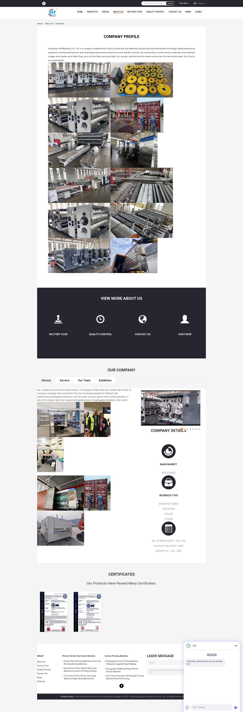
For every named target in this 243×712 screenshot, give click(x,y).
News (188, 12)
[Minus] (236, 645)
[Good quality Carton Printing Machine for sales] (54, 611)
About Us (118, 12)
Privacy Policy (67, 696)
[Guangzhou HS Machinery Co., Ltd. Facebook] (43, 3)
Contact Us (175, 12)
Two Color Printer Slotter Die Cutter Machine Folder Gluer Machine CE (80, 677)
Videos (105, 12)
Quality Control (155, 12)
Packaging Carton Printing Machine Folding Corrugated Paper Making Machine (122, 663)
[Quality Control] (100, 320)
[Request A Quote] (185, 319)
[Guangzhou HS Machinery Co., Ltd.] (52, 12)
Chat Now (183, 3)
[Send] (236, 707)
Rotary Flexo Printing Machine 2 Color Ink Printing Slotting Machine (82, 662)
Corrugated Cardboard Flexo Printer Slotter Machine (122, 670)
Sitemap (41, 681)
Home (80, 12)
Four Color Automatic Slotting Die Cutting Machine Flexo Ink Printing (125, 677)
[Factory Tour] (58, 320)
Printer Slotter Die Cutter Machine (78, 656)
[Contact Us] (143, 320)
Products (92, 12)
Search (170, 3)
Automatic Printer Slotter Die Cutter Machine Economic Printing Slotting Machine (80, 670)
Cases (198, 12)
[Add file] (187, 707)
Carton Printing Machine (116, 656)
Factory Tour (134, 12)
